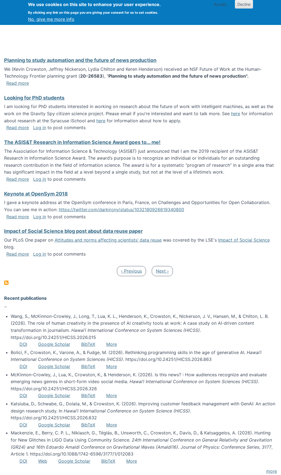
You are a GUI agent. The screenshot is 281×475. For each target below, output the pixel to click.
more (271, 471)
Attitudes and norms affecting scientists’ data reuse (108, 240)
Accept (220, 4)
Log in (39, 127)
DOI (23, 344)
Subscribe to (6, 283)
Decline (244, 4)
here (235, 113)
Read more (17, 83)
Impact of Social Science (244, 240)
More (111, 344)
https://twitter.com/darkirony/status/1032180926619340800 (121, 209)
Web (42, 461)
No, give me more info (51, 19)
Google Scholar (54, 344)
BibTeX (88, 344)
